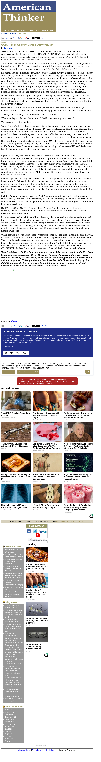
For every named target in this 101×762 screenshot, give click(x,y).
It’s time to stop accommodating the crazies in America (14, 659)
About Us (21, 750)
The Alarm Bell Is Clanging (14, 585)
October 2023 (9, 722)
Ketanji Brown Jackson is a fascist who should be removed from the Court (14, 645)
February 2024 (10, 712)
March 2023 (9, 739)
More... (7, 741)
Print (14, 38)
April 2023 (8, 736)
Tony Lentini (9, 48)
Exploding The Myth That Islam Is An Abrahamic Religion (13, 594)
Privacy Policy (36, 750)
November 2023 (10, 719)
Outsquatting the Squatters (14, 557)
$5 (6, 353)
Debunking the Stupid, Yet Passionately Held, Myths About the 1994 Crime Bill (14, 575)
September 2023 (10, 724)
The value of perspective (13, 664)
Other (25, 353)
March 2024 (9, 710)
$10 (11, 353)
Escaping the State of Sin (13, 554)
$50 (18, 353)
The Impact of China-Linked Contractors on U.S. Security (14, 568)
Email (6, 38)
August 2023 (9, 727)
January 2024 (9, 715)
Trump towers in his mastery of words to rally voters (13, 673)
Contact (28, 750)
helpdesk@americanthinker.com (70, 521)
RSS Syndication (48, 750)
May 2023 (8, 734)
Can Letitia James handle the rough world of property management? (14, 652)
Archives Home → (9, 34)
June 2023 (8, 731)
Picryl (14, 321)
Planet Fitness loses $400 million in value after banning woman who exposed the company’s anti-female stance (13, 682)
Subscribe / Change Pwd (28, 372)
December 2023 (10, 717)
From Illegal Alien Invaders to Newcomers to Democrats (14, 561)
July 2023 (8, 729)
